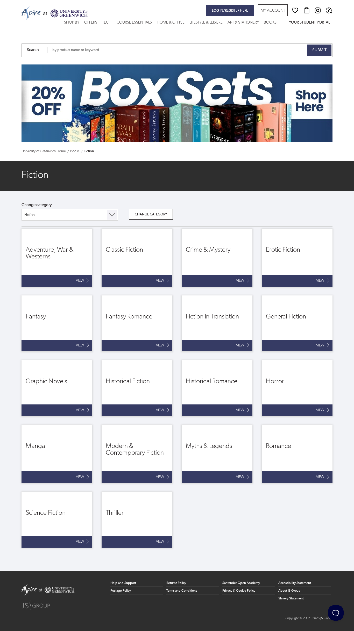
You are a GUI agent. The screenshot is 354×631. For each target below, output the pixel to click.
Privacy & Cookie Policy (238, 590)
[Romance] (297, 454)
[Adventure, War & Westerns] (57, 258)
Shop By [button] (71, 23)
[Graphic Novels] (57, 388)
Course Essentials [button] (134, 23)
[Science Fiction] (57, 520)
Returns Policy (176, 583)
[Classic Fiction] (137, 258)
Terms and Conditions (181, 590)
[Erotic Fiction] (297, 258)
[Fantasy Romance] (137, 323)
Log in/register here (230, 10)
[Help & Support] (328, 10)
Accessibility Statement (294, 583)
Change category (37, 205)
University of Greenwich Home (44, 151)
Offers (90, 23)
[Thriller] (137, 520)
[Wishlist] (295, 10)
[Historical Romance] (217, 388)
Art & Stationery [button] (243, 23)
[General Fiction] (297, 323)
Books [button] (270, 23)
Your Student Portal (309, 23)
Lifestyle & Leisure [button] (206, 23)
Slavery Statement (291, 598)
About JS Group (289, 590)
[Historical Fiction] (137, 388)
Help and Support (123, 583)
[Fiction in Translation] (217, 323)
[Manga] (57, 454)
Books (74, 151)
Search (33, 50)
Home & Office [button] (171, 23)
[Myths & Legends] (217, 454)
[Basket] (306, 10)
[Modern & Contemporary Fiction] (137, 454)
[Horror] (297, 388)
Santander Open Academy (241, 583)
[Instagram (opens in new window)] (317, 10)
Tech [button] (106, 23)
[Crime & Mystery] (217, 258)
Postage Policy (120, 590)
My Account (273, 11)
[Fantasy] (57, 323)
